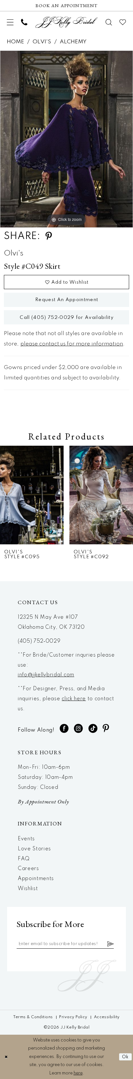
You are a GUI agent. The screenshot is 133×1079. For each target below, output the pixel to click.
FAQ (24, 859)
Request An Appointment (66, 300)
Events (26, 839)
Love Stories (34, 849)
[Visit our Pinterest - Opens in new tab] (106, 728)
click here (74, 699)
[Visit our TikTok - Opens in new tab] (92, 728)
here (78, 1073)
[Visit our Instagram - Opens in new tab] (78, 728)
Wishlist (28, 888)
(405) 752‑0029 (39, 641)
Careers (28, 868)
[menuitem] (10, 22)
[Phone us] (24, 22)
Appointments (36, 878)
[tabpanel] (66, 139)
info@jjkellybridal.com (46, 675)
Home (15, 42)
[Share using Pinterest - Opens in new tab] (49, 236)
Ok (125, 1056)
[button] (10, 22)
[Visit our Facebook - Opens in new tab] (64, 728)
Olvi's (42, 42)
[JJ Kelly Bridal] (66, 22)
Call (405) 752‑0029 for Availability (66, 317)
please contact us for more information (71, 344)
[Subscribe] (110, 944)
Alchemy (73, 42)
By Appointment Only (43, 801)
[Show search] (109, 22)
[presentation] (32, 495)
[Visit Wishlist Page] (123, 22)
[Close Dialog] (6, 1056)
